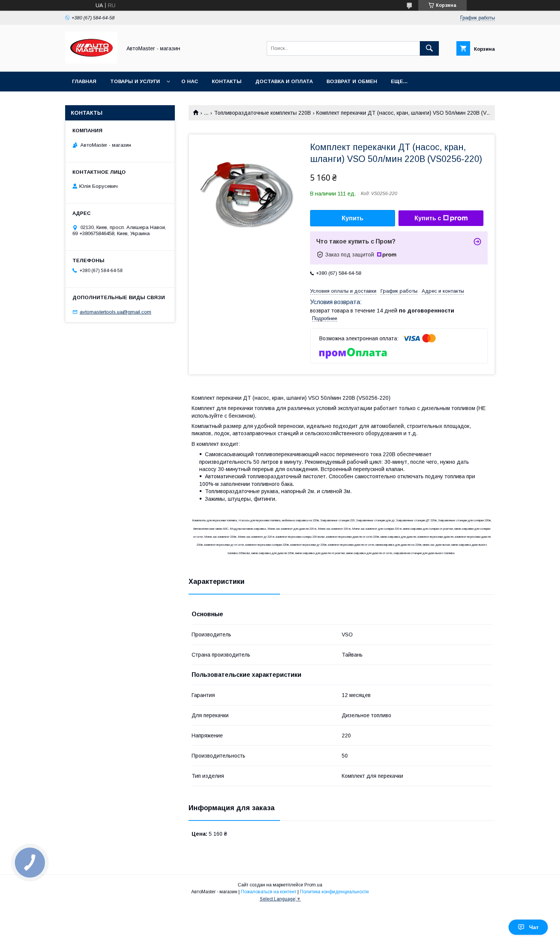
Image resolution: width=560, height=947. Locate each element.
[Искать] (429, 48)
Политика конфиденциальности (334, 891)
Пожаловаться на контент (268, 891)
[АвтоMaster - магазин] (91, 62)
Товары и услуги (135, 81)
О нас (189, 81)
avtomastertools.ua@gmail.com (115, 312)
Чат (534, 927)
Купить (352, 218)
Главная (84, 81)
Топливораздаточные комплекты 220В (262, 113)
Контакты (227, 81)
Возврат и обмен (351, 81)
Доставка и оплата (284, 81)
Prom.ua (313, 885)
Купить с (427, 218)
